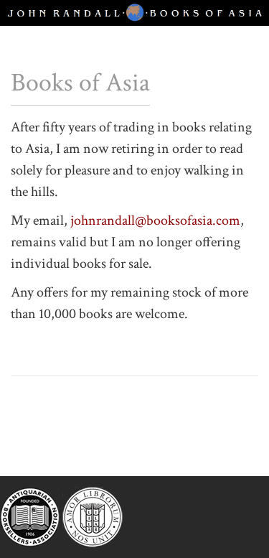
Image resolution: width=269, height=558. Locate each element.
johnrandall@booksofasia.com (155, 220)
